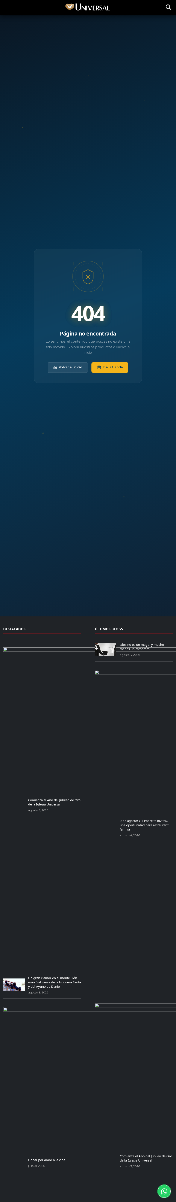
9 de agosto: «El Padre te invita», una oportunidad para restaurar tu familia (145, 825)
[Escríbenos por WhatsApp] (164, 1191)
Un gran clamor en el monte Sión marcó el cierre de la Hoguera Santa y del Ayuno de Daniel (54, 982)
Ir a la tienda (113, 367)
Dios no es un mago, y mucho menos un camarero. (142, 646)
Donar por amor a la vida (46, 1160)
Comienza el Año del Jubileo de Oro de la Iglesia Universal (54, 802)
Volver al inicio (70, 367)
